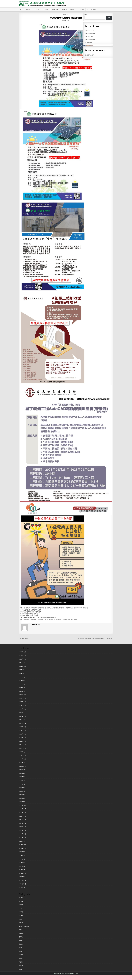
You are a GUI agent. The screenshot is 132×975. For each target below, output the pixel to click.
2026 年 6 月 (22, 652)
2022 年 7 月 (22, 741)
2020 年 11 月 (22, 809)
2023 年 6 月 (22, 705)
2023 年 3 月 (22, 716)
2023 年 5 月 (22, 709)
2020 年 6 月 (22, 826)
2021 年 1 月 (22, 802)
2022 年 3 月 (22, 755)
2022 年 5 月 (22, 748)
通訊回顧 (21, 965)
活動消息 (21, 958)
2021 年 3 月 (22, 794)
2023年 (21, 915)
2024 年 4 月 (22, 680)
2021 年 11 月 (22, 766)
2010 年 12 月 (22, 887)
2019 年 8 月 (22, 859)
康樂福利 (54, 9)
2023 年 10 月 (22, 694)
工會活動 (63, 9)
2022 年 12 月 (22, 723)
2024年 (21, 919)
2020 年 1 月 (22, 841)
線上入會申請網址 (91, 9)
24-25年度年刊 (88, 42)
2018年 (21, 897)
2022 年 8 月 (22, 737)
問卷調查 (21, 929)
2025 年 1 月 (22, 662)
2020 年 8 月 (22, 819)
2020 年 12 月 (22, 805)
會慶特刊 (21, 947)
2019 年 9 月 (22, 855)
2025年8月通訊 (88, 36)
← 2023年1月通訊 (24, 638)
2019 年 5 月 (22, 862)
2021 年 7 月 (22, 780)
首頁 (21, 9)
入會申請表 (81, 9)
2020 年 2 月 (22, 837)
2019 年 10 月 (22, 851)
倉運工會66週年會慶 (89, 33)
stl (39, 625)
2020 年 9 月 (22, 816)
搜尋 (85, 14)
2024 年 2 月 (22, 684)
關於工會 (28, 9)
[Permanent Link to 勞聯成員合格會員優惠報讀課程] (66, 65)
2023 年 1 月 (22, 719)
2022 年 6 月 (22, 744)
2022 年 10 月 (22, 730)
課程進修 (72, 9)
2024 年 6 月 (22, 677)
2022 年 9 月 (22, 734)
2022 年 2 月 (22, 759)
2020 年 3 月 (22, 834)
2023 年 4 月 (22, 712)
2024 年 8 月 (22, 673)
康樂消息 (21, 937)
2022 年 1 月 (22, 762)
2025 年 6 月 (22, 659)
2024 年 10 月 (22, 666)
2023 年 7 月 (22, 702)
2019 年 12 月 (22, 844)
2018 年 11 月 (22, 873)
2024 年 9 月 (22, 669)
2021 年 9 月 (22, 773)
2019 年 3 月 (22, 866)
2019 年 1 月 (22, 869)
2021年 (21, 908)
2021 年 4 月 (22, 791)
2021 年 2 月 (22, 798)
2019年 (21, 901)
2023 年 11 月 (22, 691)
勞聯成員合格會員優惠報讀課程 (66, 17)
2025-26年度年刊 (89, 30)
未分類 (20, 951)
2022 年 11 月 (22, 727)
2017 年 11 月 (22, 880)
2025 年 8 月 (22, 655)
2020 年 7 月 (22, 823)
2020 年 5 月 (22, 830)
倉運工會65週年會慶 (89, 39)
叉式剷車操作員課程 (24, 926)
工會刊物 (36, 9)
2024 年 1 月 (22, 687)
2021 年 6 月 (22, 784)
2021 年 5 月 (22, 787)
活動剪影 (21, 954)
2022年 (21, 912)
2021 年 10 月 (22, 769)
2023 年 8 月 (22, 698)
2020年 (21, 904)
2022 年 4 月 (22, 752)
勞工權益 (45, 9)
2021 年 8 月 (22, 777)
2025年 (21, 922)
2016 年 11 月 (22, 884)
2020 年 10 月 (22, 812)
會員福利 (66, 14)
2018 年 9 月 (22, 877)
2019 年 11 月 (22, 848)
